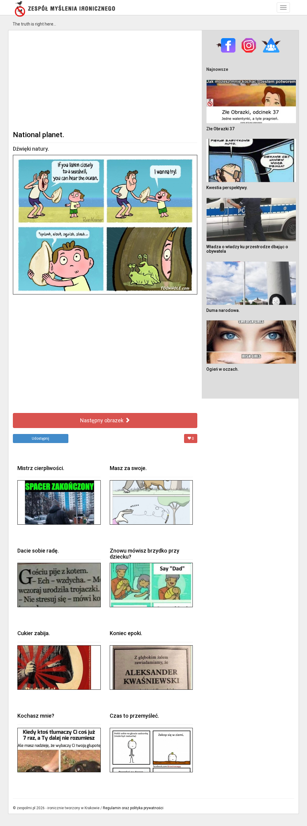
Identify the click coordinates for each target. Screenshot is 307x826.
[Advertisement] (105, 80)
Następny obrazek (102, 420)
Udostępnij (40, 438)
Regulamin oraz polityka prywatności (133, 808)
